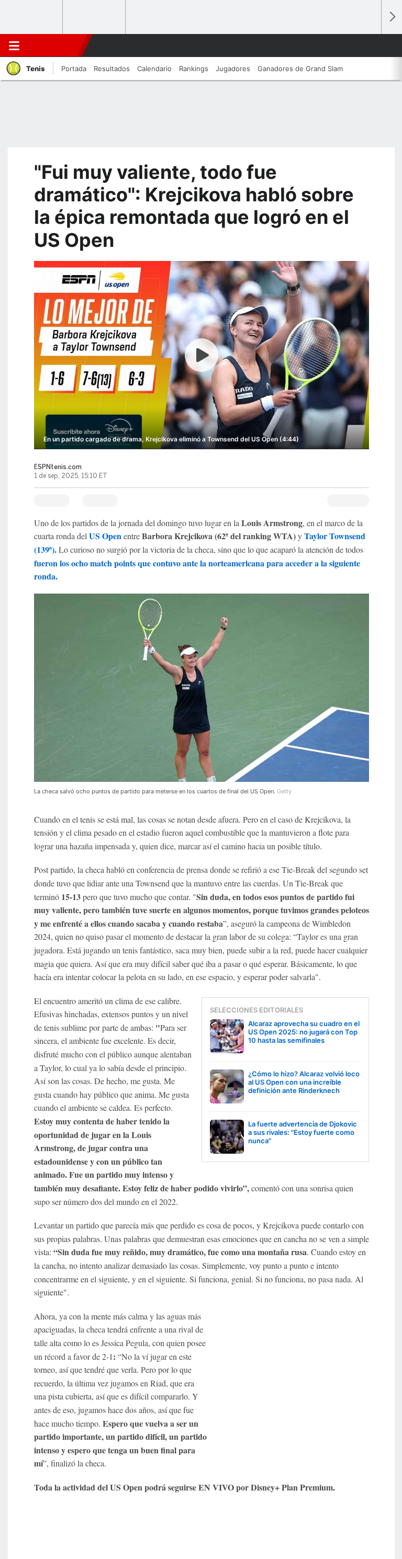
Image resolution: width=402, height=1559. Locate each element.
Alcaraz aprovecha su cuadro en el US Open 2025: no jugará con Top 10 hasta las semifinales (304, 1031)
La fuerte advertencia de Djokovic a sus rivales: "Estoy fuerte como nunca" (302, 1132)
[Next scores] (391, 17)
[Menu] (14, 45)
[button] (367, 45)
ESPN (54, 45)
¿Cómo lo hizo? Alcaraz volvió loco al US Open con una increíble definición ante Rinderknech (304, 1082)
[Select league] (32, 17)
